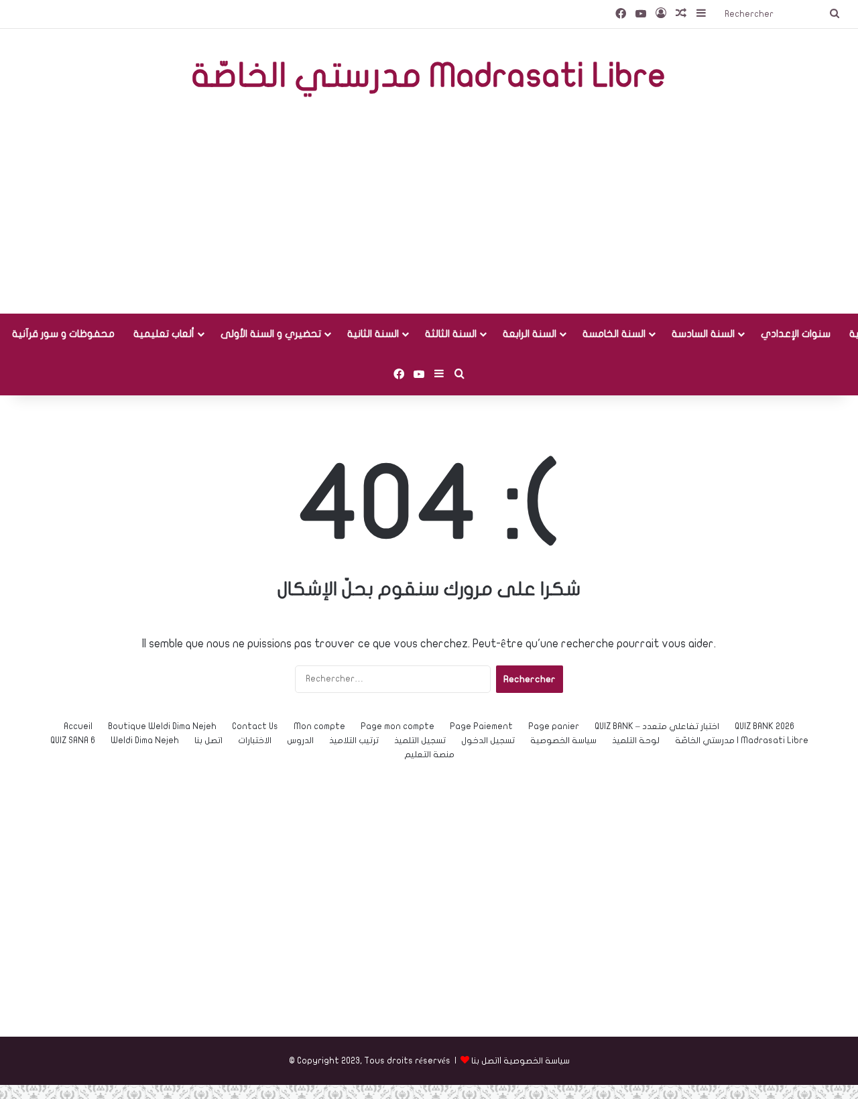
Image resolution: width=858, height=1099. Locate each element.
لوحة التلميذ (636, 740)
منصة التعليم (429, 754)
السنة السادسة (703, 333)
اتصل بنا (208, 740)
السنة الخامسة (614, 333)
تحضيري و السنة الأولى (271, 333)
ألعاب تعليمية (163, 333)
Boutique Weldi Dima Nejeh (162, 726)
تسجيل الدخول (488, 740)
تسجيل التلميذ (420, 740)
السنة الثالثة (451, 333)
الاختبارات (254, 740)
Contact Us (255, 726)
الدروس (300, 740)
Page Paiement (481, 726)
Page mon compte (397, 726)
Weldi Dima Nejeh (145, 740)
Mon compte (319, 726)
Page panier (553, 726)
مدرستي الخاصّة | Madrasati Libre (741, 740)
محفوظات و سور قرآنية (63, 333)
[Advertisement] (429, 206)
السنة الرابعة (529, 333)
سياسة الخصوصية (563, 740)
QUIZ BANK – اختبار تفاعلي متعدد (657, 726)
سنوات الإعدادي (796, 333)
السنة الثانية (373, 333)
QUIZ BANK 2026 (764, 726)
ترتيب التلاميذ (354, 740)
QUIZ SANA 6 (72, 740)
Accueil (78, 726)
